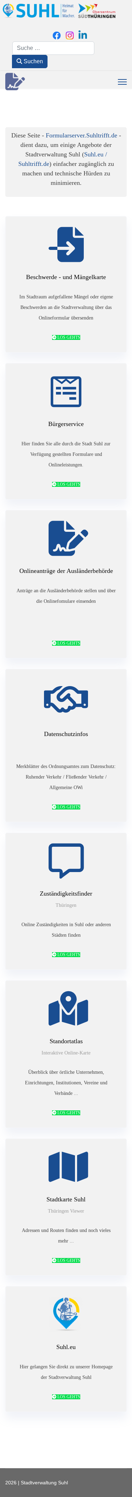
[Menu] (122, 81)
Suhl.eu (66, 1346)
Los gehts (68, 337)
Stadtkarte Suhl (66, 1199)
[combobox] (53, 48)
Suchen (32, 61)
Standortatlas (66, 1041)
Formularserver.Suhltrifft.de (81, 135)
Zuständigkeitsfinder (66, 893)
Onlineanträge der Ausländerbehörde (66, 570)
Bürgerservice (66, 423)
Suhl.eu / (95, 154)
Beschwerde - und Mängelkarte (66, 276)
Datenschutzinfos (66, 733)
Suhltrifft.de (33, 163)
